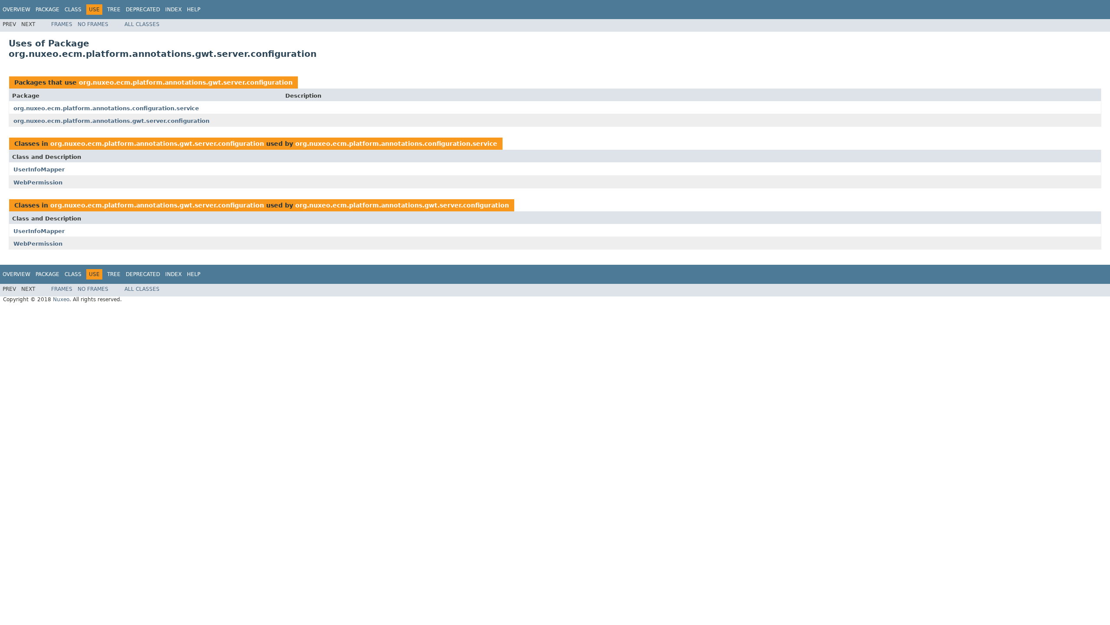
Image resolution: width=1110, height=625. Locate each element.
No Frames (93, 24)
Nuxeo (61, 299)
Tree (114, 10)
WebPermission (37, 182)
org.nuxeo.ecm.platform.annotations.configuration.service (106, 108)
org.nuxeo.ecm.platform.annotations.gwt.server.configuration (186, 82)
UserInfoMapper (39, 169)
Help (193, 10)
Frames (61, 24)
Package (47, 10)
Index (173, 10)
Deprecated (143, 10)
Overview (16, 10)
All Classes (142, 24)
